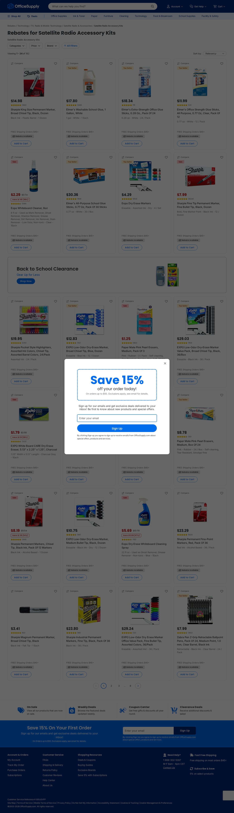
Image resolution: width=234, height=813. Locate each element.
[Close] (165, 363)
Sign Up (117, 428)
